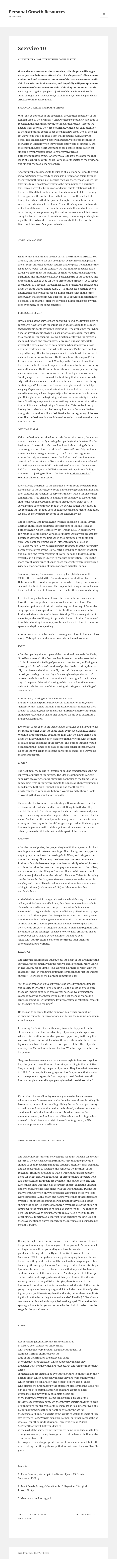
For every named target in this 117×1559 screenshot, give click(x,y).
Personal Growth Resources (37, 11)
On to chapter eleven (32, 1514)
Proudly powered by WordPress (33, 1553)
